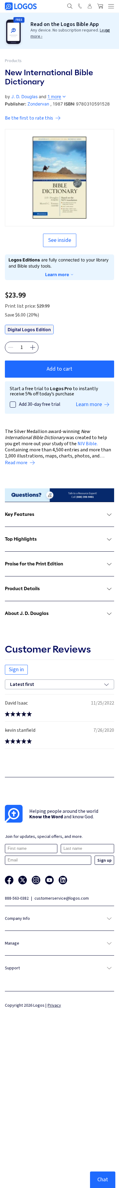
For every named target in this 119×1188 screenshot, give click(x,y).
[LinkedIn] (63, 880)
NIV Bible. (88, 443)
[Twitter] (22, 880)
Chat (102, 1179)
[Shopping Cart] (100, 6)
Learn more (57, 274)
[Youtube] (49, 880)
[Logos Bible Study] (21, 6)
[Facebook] (9, 880)
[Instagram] (36, 880)
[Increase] (33, 347)
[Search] (70, 6)
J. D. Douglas (24, 96)
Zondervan (38, 103)
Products (13, 61)
